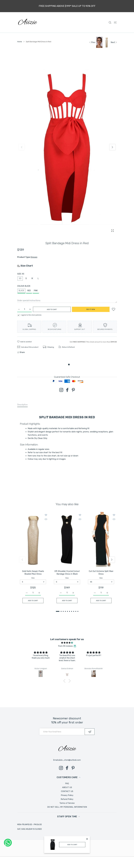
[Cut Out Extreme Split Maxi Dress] (101, 540)
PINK (36, 290)
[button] (112, 147)
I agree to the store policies (31, 315)
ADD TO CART (72, 845)
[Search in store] (110, 22)
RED (29, 290)
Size (33, 578)
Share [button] (22, 352)
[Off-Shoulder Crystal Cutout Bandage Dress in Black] (67, 540)
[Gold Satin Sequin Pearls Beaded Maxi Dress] (33, 540)
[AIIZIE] (27, 22)
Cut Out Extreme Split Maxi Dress (101, 572)
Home (19, 42)
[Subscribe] (89, 731)
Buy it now (90, 309)
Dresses (34, 257)
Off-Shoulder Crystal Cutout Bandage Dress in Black (67, 572)
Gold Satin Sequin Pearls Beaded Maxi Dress (33, 572)
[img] (67, 642)
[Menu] (115, 22)
